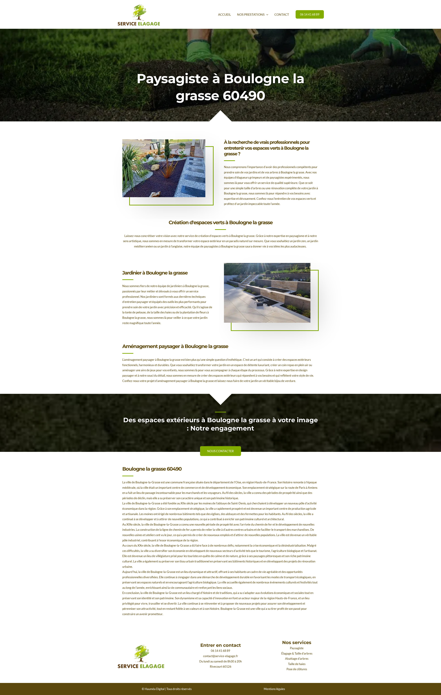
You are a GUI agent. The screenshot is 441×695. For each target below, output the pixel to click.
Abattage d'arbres (296, 658)
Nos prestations (251, 14)
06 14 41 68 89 (220, 650)
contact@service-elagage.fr (220, 656)
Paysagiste (297, 648)
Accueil (224, 14)
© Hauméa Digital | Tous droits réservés (167, 689)
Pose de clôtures (296, 669)
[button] (266, 14)
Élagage (286, 653)
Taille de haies (296, 664)
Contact (281, 14)
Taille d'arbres (303, 653)
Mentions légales (274, 689)
